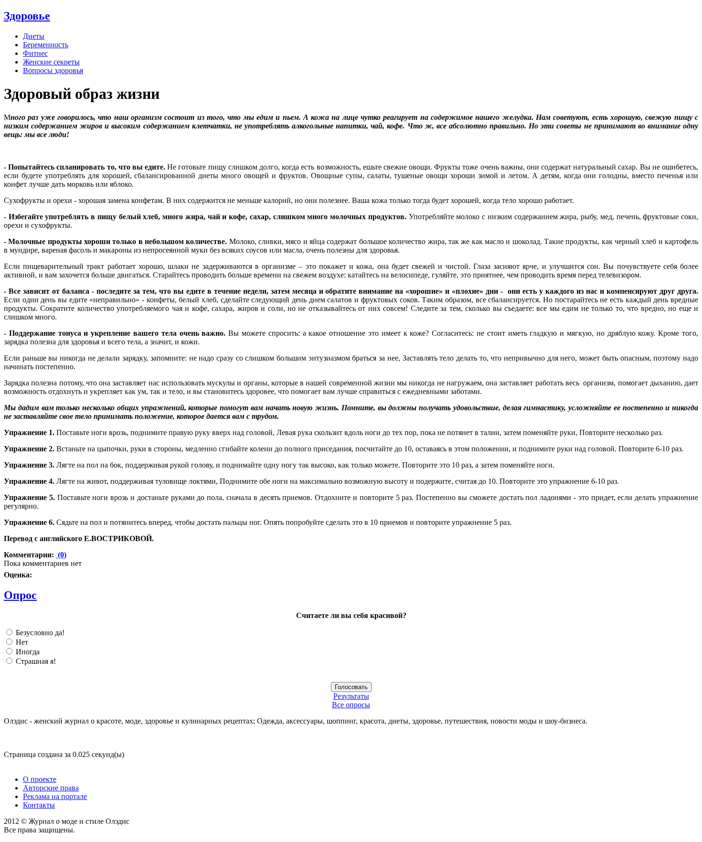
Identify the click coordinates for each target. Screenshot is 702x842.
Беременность (45, 45)
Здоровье (27, 16)
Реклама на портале (55, 796)
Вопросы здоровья (53, 70)
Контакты (39, 805)
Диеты (33, 36)
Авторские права (51, 788)
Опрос (20, 595)
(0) (61, 555)
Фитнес (35, 53)
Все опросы (351, 705)
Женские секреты (51, 62)
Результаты (351, 696)
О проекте (39, 779)
